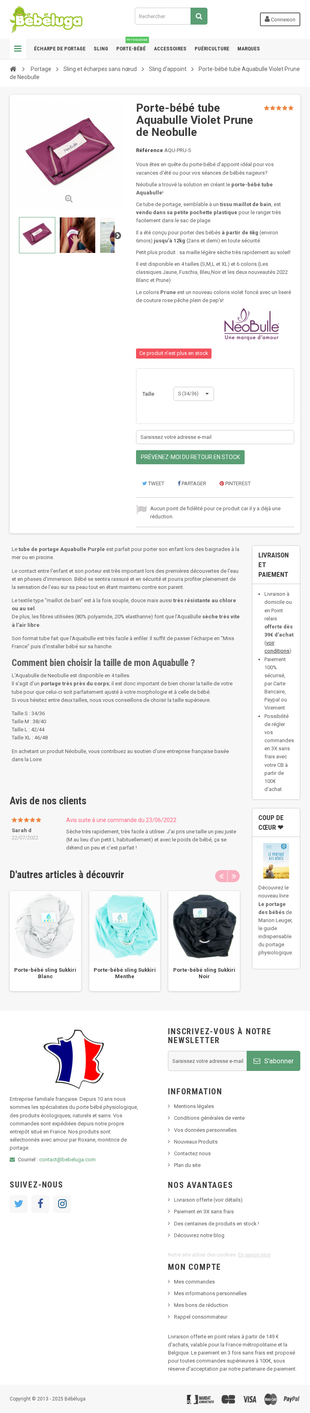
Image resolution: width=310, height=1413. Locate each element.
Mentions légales (194, 1106)
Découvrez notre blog (199, 1235)
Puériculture (212, 49)
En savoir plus (254, 1255)
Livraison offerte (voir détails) (208, 1200)
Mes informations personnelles (210, 1293)
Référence (149, 150)
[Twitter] (18, 1204)
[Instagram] (62, 1204)
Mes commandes (194, 1282)
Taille (148, 394)
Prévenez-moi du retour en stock (190, 457)
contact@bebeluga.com (67, 1159)
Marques (248, 49)
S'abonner (278, 1061)
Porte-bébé (132, 45)
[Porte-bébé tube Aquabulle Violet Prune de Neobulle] (37, 235)
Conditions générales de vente (209, 1118)
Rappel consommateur (200, 1317)
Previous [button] (221, 876)
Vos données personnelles (205, 1130)
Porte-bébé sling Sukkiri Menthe (125, 973)
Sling (101, 49)
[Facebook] (40, 1204)
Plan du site (187, 1165)
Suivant (117, 235)
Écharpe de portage (60, 49)
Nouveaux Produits (196, 1142)
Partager (193, 483)
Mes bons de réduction (201, 1305)
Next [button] (234, 876)
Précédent (16, 235)
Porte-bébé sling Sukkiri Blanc (45, 973)
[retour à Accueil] (13, 69)
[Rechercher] (199, 16)
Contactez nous (192, 1153)
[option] (45, 941)
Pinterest (237, 483)
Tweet (155, 483)
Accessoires (170, 49)
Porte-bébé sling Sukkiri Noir (204, 973)
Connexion (282, 20)
